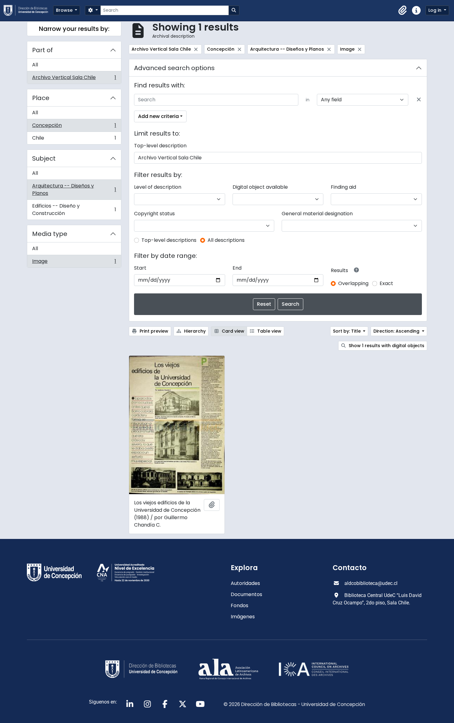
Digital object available (260, 187)
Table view (268, 331)
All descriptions (226, 240)
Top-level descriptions (168, 240)
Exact (386, 283)
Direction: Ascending (397, 331)
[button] (403, 10)
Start (140, 267)
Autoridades (245, 583)
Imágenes (243, 616)
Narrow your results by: (74, 28)
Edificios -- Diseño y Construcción (74, 209)
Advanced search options (174, 68)
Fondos (239, 605)
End (237, 267)
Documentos (246, 594)
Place (40, 98)
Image (74, 262)
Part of (42, 50)
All (35, 64)
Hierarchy (194, 331)
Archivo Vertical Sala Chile (74, 79)
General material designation (317, 213)
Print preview (153, 331)
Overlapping (353, 283)
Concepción (74, 127)
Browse (65, 10)
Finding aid (343, 187)
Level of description (157, 187)
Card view (232, 331)
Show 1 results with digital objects (385, 346)
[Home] (28, 10)
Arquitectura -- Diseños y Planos (74, 189)
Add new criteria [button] (158, 116)
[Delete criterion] (419, 99)
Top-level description (160, 145)
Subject (44, 158)
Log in (435, 10)
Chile (74, 139)
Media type (49, 233)
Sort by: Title (347, 331)
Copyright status (154, 213)
